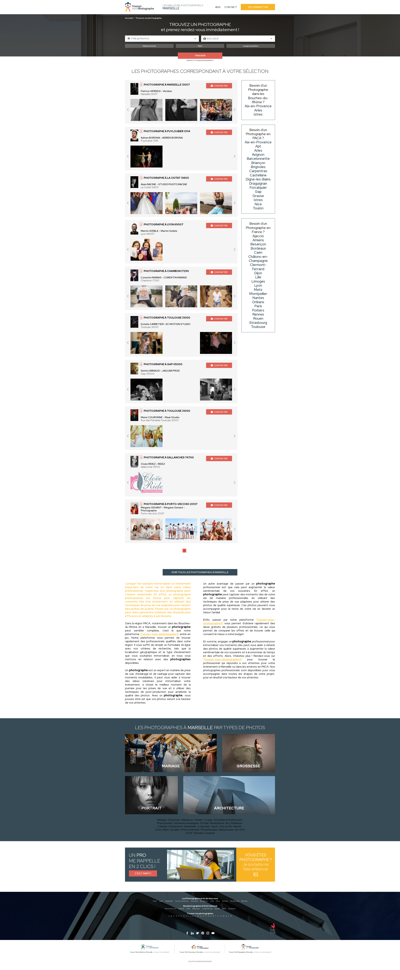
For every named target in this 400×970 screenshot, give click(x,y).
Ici (255, 874)
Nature (237, 826)
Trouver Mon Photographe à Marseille (240, 952)
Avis (218, 7)
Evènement (175, 826)
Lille (212, 901)
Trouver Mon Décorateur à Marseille (191, 952)
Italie (224, 908)
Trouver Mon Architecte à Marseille (141, 952)
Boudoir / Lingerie (205, 833)
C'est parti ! (143, 873)
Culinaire (162, 826)
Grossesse (174, 819)
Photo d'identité (190, 829)
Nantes (225, 901)
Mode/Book (217, 823)
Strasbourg (234, 901)
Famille (198, 819)
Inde (188, 908)
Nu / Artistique (234, 823)
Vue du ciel (226, 826)
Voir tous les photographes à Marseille (200, 572)
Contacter (221, 85)
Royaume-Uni (170, 908)
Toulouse (194, 901)
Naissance (187, 819)
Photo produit (164, 823)
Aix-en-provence (181, 901)
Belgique (196, 908)
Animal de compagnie (186, 823)
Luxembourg (207, 908)
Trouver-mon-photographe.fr (159, 634)
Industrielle (190, 826)
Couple (208, 819)
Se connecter (258, 7)
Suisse (217, 908)
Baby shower (226, 829)
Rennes (244, 901)
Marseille (169, 901)
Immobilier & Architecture (228, 819)
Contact (230, 7)
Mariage (161, 819)
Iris (236, 829)
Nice (218, 901)
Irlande (181, 908)
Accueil (129, 18)
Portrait (204, 823)
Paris (155, 901)
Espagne (231, 908)
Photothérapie (209, 829)
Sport (215, 826)
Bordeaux (204, 901)
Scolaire (175, 829)
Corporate (204, 826)
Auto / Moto (162, 829)
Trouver (200, 55)
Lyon (161, 901)
